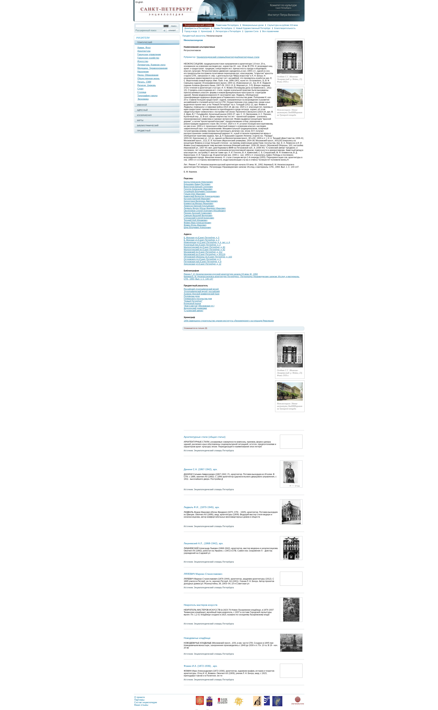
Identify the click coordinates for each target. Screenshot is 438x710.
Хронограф (206, 31)
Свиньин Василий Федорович (198, 215)
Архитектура (143, 51)
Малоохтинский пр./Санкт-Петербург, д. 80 (204, 247)
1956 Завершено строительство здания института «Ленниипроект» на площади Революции (229, 321)
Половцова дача (192, 296)
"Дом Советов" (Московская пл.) (199, 306)
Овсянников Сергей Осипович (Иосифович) (205, 211)
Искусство (142, 61)
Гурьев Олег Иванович (194, 194)
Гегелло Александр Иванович (198, 189)
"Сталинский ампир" (193, 310)
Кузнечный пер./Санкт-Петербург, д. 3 (202, 245)
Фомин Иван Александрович (197, 223)
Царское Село (252, 31)
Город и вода (190, 31)
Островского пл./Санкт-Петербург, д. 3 (202, 259)
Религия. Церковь (146, 85)
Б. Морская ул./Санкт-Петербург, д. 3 (201, 240)
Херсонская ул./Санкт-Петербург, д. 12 (202, 264)
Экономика (143, 99)
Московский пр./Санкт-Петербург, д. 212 (203, 252)
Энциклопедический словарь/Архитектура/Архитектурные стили (228, 57)
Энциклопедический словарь (198, 25)
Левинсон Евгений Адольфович (199, 206)
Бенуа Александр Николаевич (198, 182)
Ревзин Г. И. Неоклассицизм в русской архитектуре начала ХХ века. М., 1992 (221, 274)
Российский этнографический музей (201, 289)
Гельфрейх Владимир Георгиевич (200, 191)
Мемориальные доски (253, 25)
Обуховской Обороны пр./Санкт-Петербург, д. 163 (208, 257)
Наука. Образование (147, 75)
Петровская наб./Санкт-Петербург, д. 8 (202, 261)
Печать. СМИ (144, 82)
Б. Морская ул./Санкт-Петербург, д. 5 (201, 237)
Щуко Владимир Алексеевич (197, 227)
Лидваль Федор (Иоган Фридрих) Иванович (205, 208)
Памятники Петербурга (227, 25)
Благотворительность (284, 28)
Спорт (140, 88)
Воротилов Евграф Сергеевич (198, 187)
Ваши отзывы (141, 705)
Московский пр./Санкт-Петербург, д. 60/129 (204, 254)
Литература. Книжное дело (151, 64)
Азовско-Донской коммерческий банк (201, 294)
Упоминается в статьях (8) (195, 328)
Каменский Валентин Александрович (202, 196)
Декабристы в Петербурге (197, 28)
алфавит (172, 30)
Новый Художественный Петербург (253, 28)
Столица (141, 92)
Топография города (147, 95)
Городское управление (149, 54)
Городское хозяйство (148, 58)
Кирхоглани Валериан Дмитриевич (201, 201)
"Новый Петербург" (193, 301)
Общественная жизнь (148, 78)
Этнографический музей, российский (202, 291)
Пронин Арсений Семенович (198, 213)
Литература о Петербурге (228, 31)
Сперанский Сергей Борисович (199, 218)
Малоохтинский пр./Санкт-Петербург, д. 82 (204, 249)
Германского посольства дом (198, 298)
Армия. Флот (144, 47)
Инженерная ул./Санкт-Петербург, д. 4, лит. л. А (207, 242)
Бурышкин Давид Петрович (197, 184)
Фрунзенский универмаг (195, 308)
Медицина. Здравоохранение (152, 68)
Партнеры (139, 700)
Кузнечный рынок (192, 303)
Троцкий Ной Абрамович (195, 220)
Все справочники (270, 31)
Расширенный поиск (146, 30)
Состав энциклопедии (145, 702)
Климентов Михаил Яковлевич (198, 203)
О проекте (139, 697)
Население (143, 71)
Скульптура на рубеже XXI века (282, 25)
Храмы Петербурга (223, 28)
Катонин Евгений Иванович (197, 199)
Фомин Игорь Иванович (195, 225)
